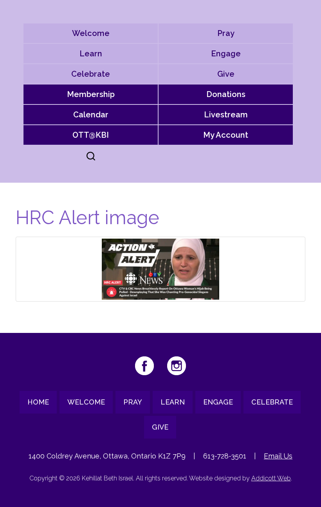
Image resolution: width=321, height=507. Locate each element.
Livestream (226, 114)
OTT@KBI (90, 135)
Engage (226, 53)
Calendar (90, 114)
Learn (90, 53)
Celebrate (90, 74)
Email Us (278, 456)
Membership (91, 94)
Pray (225, 33)
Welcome (91, 33)
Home (38, 402)
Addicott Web (271, 478)
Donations (225, 94)
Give (225, 74)
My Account (225, 135)
